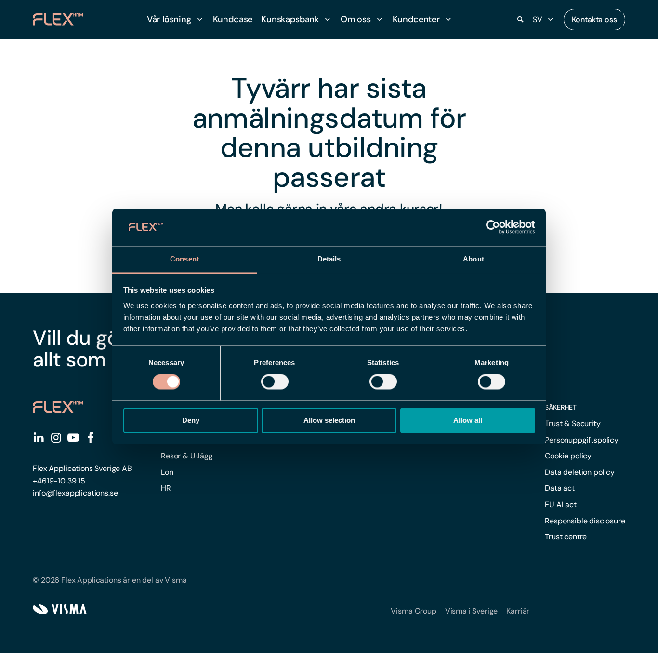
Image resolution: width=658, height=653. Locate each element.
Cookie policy (568, 456)
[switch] (275, 382)
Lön (167, 472)
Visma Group (413, 611)
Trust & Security (572, 423)
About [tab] (473, 259)
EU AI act (561, 504)
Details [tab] (329, 259)
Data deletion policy (580, 472)
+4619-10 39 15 (59, 481)
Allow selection (329, 420)
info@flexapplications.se (75, 493)
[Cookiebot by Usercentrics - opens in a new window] (493, 227)
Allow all (467, 420)
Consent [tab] (184, 259)
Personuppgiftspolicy (582, 440)
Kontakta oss (594, 19)
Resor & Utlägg (187, 456)
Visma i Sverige (471, 611)
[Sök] (520, 19)
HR (166, 488)
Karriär (517, 611)
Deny (190, 420)
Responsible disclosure (585, 521)
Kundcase (233, 19)
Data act (560, 488)
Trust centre (566, 537)
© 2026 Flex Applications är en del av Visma (109, 580)
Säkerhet (561, 407)
